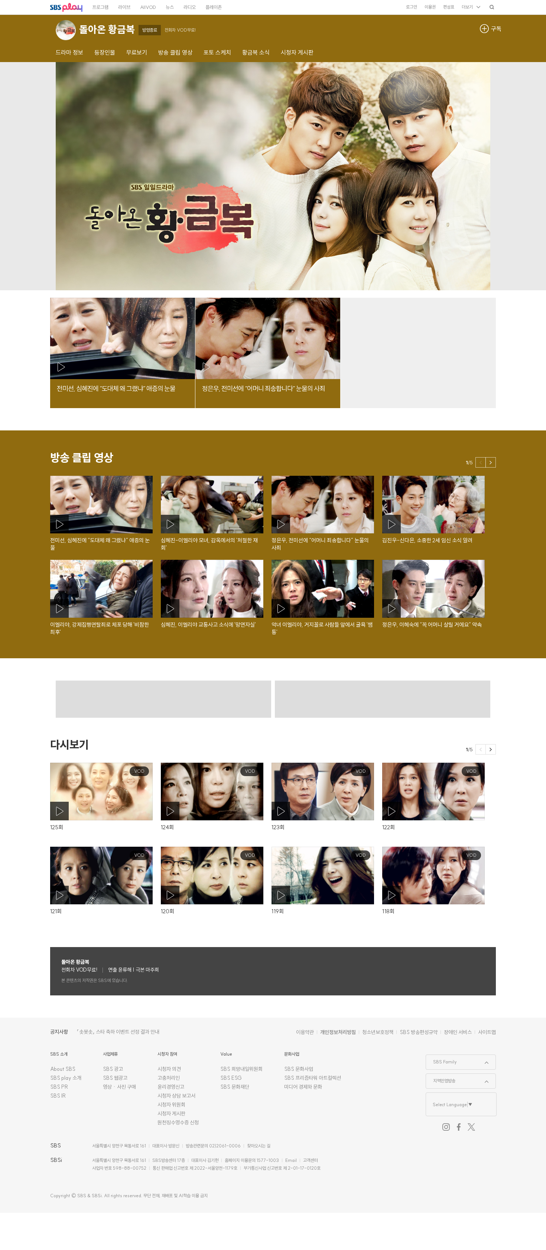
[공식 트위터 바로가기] (471, 1127)
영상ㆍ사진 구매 (119, 1086)
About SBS (62, 1069)
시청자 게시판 (171, 1113)
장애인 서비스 (458, 1032)
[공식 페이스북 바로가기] (458, 1127)
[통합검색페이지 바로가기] (492, 6)
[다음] (490, 462)
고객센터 (310, 1160)
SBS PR (59, 1086)
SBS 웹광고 (115, 1078)
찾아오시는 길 (258, 1146)
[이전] (480, 462)
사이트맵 (487, 1032)
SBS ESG (231, 1078)
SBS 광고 (113, 1069)
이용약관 (305, 1032)
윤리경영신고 (170, 1086)
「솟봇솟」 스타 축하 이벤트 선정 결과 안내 (118, 1031)
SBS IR (58, 1095)
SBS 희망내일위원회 (241, 1069)
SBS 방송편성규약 (419, 1032)
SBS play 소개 (65, 1078)
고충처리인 (168, 1078)
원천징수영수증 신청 (178, 1122)
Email (291, 1160)
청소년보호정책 (377, 1032)
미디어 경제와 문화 (303, 1086)
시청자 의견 (169, 1069)
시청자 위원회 (171, 1104)
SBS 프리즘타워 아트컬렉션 (312, 1078)
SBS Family (441, 1060)
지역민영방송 (440, 1078)
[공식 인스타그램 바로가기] (446, 1127)
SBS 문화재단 (234, 1086)
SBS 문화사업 (298, 1069)
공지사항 (59, 1031)
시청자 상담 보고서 (176, 1095)
